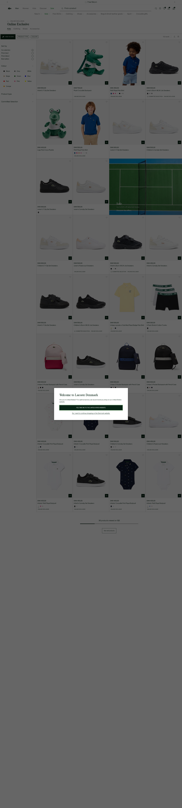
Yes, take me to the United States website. (91, 407)
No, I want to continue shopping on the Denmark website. (91, 413)
